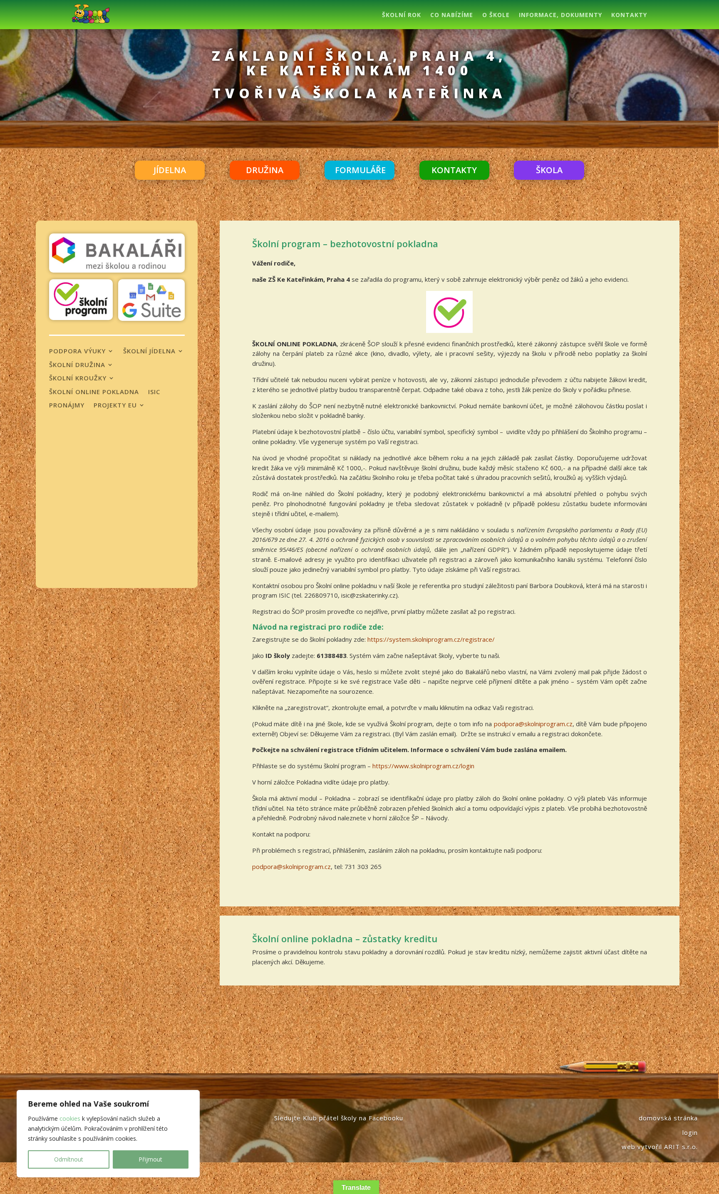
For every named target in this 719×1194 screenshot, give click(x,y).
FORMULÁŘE (360, 170)
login (690, 1132)
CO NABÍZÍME (451, 15)
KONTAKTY (629, 15)
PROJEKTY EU (115, 405)
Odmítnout (68, 1159)
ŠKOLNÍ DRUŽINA (77, 365)
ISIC (154, 392)
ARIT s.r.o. (681, 1146)
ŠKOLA (549, 170)
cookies (70, 1118)
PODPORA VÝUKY (77, 351)
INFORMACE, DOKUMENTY (560, 15)
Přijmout (150, 1159)
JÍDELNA (170, 170)
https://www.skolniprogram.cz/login (423, 766)
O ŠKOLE (496, 15)
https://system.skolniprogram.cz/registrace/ (431, 639)
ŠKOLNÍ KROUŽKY (78, 378)
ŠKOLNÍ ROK (401, 15)
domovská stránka (668, 1118)
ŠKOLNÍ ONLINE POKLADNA (94, 392)
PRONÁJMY (66, 405)
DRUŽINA (264, 170)
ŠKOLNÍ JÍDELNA (149, 351)
